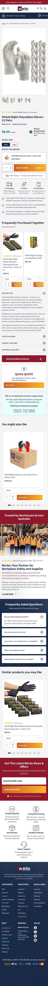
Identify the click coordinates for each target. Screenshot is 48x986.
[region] (24, 261)
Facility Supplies (8, 899)
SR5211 (6, 124)
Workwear (5, 913)
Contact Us (22, 916)
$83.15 (6, 273)
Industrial (21, 896)
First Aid (5, 903)
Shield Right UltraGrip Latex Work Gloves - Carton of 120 (21, 476)
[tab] (9, 505)
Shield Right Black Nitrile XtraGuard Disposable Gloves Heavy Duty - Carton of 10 (12, 264)
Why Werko (22, 913)
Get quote (10, 385)
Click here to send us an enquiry (24, 405)
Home (4, 23)
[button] (45, 8)
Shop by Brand (39, 903)
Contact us (6, 928)
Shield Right (22, 124)
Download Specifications (17, 358)
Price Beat (38, 906)
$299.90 (8, 481)
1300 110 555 (24, 411)
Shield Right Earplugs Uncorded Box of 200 (33, 256)
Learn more (8, 594)
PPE (3, 889)
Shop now (15, 159)
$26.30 (28, 261)
